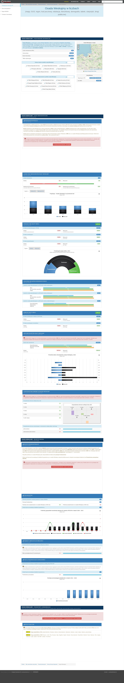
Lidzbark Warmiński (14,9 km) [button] (50, 65)
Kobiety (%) (33, 191)
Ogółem (26, 248)
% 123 (98, 224)
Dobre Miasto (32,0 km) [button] (43, 71)
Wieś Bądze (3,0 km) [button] (50, 83)
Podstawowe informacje (7, 5)
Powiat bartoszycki (42, 4)
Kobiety (31, 248)
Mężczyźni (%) (41, 191)
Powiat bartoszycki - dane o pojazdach (73, 618)
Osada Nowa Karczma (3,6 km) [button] (49, 86)
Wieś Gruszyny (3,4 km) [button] (32, 86)
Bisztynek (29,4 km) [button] (49, 68)
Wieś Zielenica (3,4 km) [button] (64, 83)
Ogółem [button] (26, 191)
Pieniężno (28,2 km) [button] (36, 68)
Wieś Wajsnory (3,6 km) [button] (65, 86)
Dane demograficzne (6, 8)
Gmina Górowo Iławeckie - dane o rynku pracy (62, 466)
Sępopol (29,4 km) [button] (61, 68)
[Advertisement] (113, 26)
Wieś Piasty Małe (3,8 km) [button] (49, 89)
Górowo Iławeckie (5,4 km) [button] (33, 65)
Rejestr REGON (5, 11)
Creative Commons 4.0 (16, 672)
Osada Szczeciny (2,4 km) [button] (63, 80)
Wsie (99, 1)
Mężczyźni (37, 248)
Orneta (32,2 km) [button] (56, 71)
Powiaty (83, 1)
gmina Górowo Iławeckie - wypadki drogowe (53, 618)
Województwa (74, 1)
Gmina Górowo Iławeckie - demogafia (62, 144)
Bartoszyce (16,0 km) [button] (66, 65)
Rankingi (66, 1)
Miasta (94, 1)
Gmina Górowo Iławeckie (52, 4)
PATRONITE (35, 672)
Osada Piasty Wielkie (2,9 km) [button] (35, 83)
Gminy (88, 1)
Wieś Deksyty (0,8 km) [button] (33, 80)
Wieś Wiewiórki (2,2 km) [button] (48, 80)
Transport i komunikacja (7, 14)
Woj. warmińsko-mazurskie (31, 4)
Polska (23, 4)
